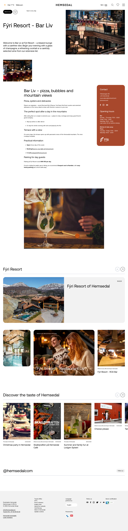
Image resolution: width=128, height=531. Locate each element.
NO (102, 5)
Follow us (120, 470)
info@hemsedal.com (9, 510)
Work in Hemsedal (39, 510)
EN (106, 5)
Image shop (37, 504)
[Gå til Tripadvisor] (87, 502)
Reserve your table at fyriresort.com (42, 149)
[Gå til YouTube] (103, 502)
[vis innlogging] (60, 279)
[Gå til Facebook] (90, 502)
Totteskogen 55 (105, 94)
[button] (117, 269)
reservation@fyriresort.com (108, 98)
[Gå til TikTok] (100, 502)
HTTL (36, 500)
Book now (8, 11)
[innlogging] (118, 5)
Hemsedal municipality (9, 515)
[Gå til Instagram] (94, 502)
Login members (8, 517)
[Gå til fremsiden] (64, 5)
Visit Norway (38, 508)
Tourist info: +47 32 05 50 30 (11, 511)
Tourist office (38, 499)
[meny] (123, 5)
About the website (39, 506)
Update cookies (39, 511)
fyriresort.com (104, 100)
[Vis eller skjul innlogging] (15, 12)
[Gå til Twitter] (97, 502)
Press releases (38, 502)
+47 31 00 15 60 (104, 96)
